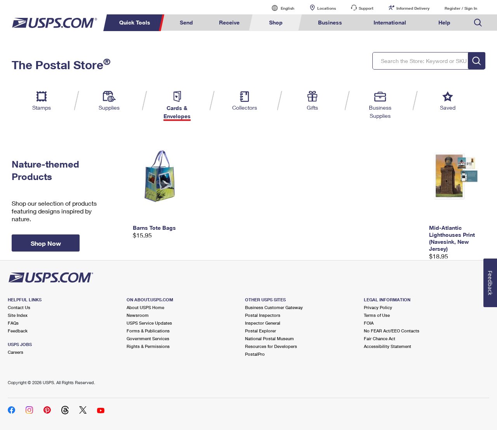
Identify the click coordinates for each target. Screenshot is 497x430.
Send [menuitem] (186, 22)
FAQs (13, 322)
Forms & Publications (148, 330)
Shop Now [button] (46, 243)
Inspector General (262, 322)
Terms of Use (377, 315)
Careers (15, 352)
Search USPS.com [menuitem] (478, 22)
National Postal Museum (269, 338)
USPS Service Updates (149, 322)
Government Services (148, 338)
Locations (326, 8)
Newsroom (138, 315)
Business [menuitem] (330, 22)
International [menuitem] (390, 22)
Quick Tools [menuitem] (134, 22)
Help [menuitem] (444, 22)
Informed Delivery (412, 8)
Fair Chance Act (379, 338)
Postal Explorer (260, 330)
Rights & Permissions (148, 346)
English (279, 7)
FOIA (369, 322)
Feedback (18, 330)
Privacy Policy (378, 307)
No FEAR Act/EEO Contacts (391, 330)
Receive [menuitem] (229, 22)
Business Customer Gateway (274, 307)
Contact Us (19, 307)
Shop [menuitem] (276, 22)
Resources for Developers (271, 346)
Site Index (18, 315)
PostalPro (255, 354)
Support (366, 8)
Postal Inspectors (262, 315)
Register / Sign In (461, 8)
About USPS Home (145, 307)
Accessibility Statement (387, 346)
